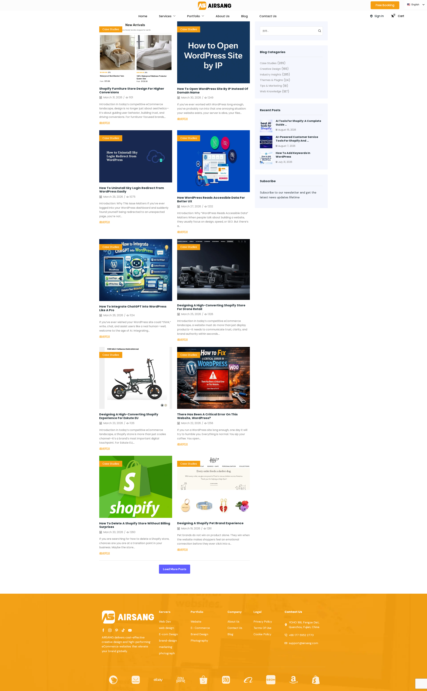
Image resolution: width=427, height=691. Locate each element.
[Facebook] (103, 630)
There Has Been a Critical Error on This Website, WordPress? (207, 416)
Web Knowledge (270, 91)
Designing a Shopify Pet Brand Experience (210, 523)
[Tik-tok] (123, 630)
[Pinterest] (116, 630)
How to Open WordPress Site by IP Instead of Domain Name (212, 90)
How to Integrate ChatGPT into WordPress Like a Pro (132, 308)
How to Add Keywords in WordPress (293, 155)
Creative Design (270, 69)
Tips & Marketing (271, 86)
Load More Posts (174, 569)
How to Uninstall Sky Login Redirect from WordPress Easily (131, 190)
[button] (385, 5)
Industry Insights (270, 74)
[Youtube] (130, 630)
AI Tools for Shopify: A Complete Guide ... (298, 123)
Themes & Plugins (271, 80)
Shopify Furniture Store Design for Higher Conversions (131, 90)
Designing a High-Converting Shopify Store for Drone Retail (211, 307)
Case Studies (110, 29)
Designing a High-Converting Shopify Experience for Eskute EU (128, 416)
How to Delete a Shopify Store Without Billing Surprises (134, 525)
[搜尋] (320, 30)
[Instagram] (110, 630)
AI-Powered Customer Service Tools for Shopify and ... (297, 139)
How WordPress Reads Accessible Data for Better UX (211, 199)
